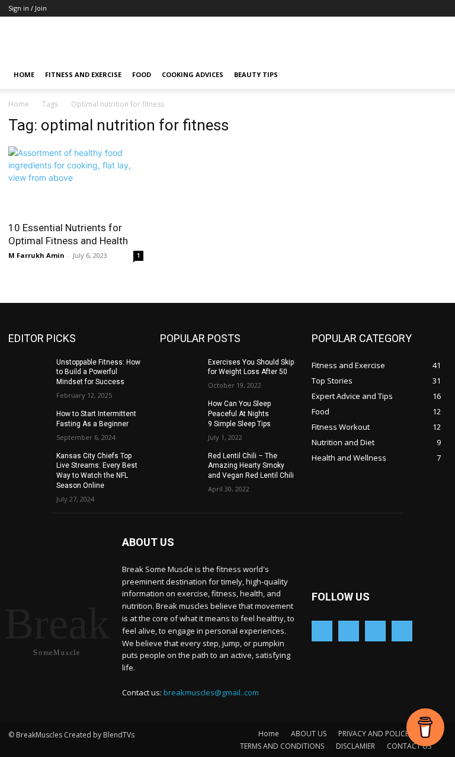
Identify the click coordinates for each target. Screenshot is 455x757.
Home (24, 74)
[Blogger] (322, 631)
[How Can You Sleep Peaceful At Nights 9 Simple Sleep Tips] (180, 413)
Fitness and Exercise (83, 74)
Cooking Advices (192, 74)
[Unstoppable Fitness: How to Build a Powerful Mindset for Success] (28, 371)
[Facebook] (348, 631)
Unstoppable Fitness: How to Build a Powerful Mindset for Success (98, 372)
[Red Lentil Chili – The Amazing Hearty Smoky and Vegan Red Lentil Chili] (180, 465)
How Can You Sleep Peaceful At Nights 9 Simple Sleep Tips (239, 414)
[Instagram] (375, 631)
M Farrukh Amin (36, 255)
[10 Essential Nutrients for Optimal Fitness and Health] (75, 179)
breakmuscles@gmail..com (211, 692)
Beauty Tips (256, 74)
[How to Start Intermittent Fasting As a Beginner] (28, 423)
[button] (432, 75)
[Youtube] (402, 631)
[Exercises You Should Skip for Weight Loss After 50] (180, 371)
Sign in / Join (27, 8)
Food (141, 74)
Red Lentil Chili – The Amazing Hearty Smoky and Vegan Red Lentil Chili (251, 466)
